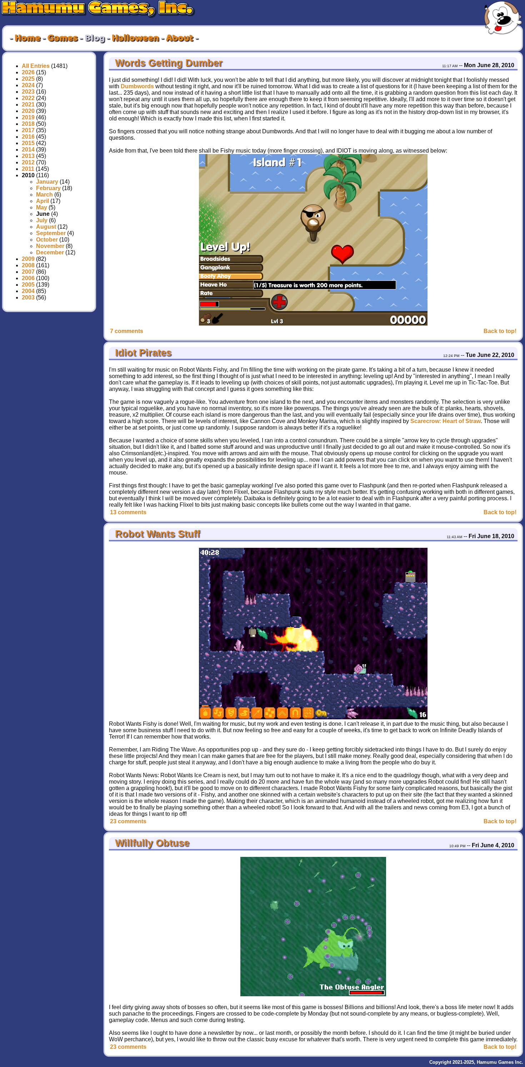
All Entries (36, 66)
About (179, 38)
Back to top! (500, 331)
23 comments (128, 821)
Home (27, 38)
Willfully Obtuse (150, 843)
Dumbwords (137, 86)
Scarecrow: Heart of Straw (445, 421)
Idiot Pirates (141, 352)
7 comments (126, 331)
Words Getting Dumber (167, 63)
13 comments (128, 512)
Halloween (135, 38)
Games (63, 38)
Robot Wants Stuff (156, 533)
